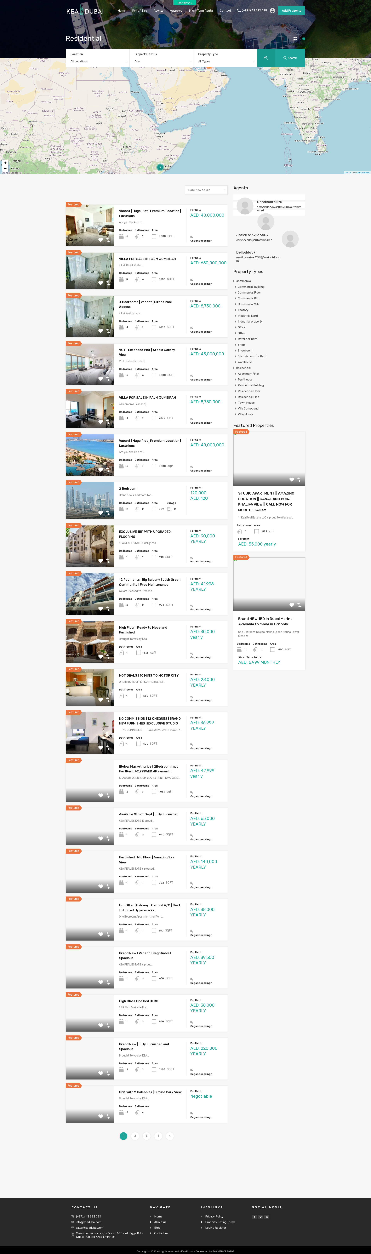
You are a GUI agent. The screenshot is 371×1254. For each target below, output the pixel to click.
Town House (246, 402)
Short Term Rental (201, 10)
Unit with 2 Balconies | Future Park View (150, 1092)
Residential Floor (249, 391)
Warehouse (245, 362)
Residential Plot (248, 397)
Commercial (243, 281)
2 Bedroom (127, 488)
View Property (90, 237)
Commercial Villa (248, 304)
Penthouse (245, 379)
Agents (158, 10)
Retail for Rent (248, 339)
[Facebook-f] (254, 1217)
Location (77, 54)
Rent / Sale (139, 10)
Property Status (145, 54)
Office (241, 327)
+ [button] (5, 162)
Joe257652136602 (252, 235)
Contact (225, 10)
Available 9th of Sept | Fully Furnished (148, 814)
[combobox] (97, 62)
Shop (241, 344)
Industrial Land (248, 316)
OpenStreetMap (362, 172)
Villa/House (245, 414)
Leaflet (348, 172)
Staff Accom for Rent (252, 356)
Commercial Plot (249, 298)
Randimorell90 (269, 202)
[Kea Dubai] (85, 15)
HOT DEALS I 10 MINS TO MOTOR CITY (149, 675)
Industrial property (250, 321)
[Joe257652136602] (265, 228)
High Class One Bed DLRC (138, 1001)
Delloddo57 (245, 252)
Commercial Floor (249, 292)
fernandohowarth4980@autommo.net (279, 208)
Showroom (245, 350)
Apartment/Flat (248, 373)
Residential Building (251, 385)
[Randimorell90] (245, 213)
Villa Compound (248, 408)
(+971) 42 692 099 (254, 10)
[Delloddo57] (290, 246)
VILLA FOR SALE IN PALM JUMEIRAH (147, 259)
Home (122, 10)
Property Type (208, 54)
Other (241, 333)
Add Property (291, 10)
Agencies (176, 10)
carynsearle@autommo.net (254, 240)
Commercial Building (251, 287)
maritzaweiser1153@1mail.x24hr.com (258, 259)
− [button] (5, 168)
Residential (243, 368)
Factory (243, 310)
